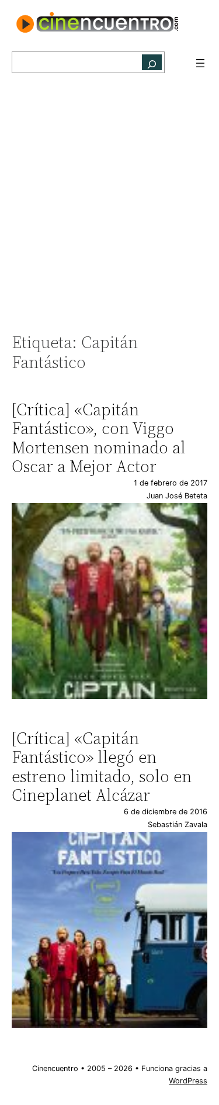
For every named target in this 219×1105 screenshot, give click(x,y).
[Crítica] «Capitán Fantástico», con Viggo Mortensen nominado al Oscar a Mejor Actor (99, 438)
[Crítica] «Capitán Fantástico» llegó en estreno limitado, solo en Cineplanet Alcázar (102, 766)
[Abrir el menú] (200, 63)
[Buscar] (152, 62)
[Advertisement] (109, 209)
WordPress (188, 1080)
